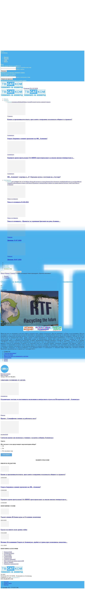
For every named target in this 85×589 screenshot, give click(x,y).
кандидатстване (8, 354)
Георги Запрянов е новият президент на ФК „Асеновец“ (27, 138)
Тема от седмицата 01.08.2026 (18, 202)
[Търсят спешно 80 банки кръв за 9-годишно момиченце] (5, 514)
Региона (33, 102)
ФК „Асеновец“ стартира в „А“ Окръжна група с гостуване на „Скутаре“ (34, 177)
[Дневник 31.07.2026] (16, 235)
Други (52, 181)
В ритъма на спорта (40, 181)
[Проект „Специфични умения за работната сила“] (10, 413)
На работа (14, 183)
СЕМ (5, 60)
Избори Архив (27, 102)
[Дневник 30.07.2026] (16, 255)
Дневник (48, 181)
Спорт (73, 183)
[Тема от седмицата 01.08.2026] (16, 197)
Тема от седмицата (12, 199)
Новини (6, 100)
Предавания (7, 180)
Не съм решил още (7, 451)
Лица (76, 181)
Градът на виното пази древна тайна (14, 530)
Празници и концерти (39, 183)
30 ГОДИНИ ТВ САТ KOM (19, 181)
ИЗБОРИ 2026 (8, 263)
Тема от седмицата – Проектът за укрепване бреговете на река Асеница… (33, 221)
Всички (9, 102)
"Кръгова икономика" (10, 353)
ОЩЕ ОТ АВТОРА (19, 380)
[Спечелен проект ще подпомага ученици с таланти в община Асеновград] (10, 433)
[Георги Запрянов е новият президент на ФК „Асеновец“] (16, 134)
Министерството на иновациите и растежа (16, 356)
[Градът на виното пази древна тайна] (5, 526)
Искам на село (70, 181)
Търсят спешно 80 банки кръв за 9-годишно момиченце (21, 517)
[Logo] (12, 96)
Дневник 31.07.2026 (14, 240)
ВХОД (6, 61)
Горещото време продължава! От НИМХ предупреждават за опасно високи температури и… (40, 158)
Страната (47, 102)
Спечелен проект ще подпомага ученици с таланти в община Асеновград (27, 438)
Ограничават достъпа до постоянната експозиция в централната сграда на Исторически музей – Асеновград (40, 399)
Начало (6, 99)
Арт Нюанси (31, 181)
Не (3, 448)
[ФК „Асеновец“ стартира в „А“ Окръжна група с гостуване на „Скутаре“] (16, 172)
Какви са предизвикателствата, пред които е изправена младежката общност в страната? (39, 119)
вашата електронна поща (23, 77)
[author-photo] (5, 372)
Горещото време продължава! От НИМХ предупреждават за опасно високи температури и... (34, 499)
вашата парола (20, 69)
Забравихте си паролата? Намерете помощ (13, 72)
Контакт (6, 57)
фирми (6, 360)
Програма (7, 267)
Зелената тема (58, 181)
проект (6, 359)
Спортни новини (40, 102)
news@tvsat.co (16, 577)
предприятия (7, 357)
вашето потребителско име (23, 67)
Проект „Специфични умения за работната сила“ (19, 418)
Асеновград (15, 102)
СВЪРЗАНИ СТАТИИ (7, 380)
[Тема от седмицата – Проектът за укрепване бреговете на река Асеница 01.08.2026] (16, 216)
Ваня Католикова (5, 287)
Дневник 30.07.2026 (14, 259)
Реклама (6, 58)
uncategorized (4, 434)
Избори (20, 102)
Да (3, 446)
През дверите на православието (54, 183)
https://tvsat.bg (4, 375)
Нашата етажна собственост (25, 183)
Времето (6, 264)
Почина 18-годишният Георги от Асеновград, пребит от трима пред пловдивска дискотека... (34, 542)
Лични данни (8, 583)
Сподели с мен (67, 183)
